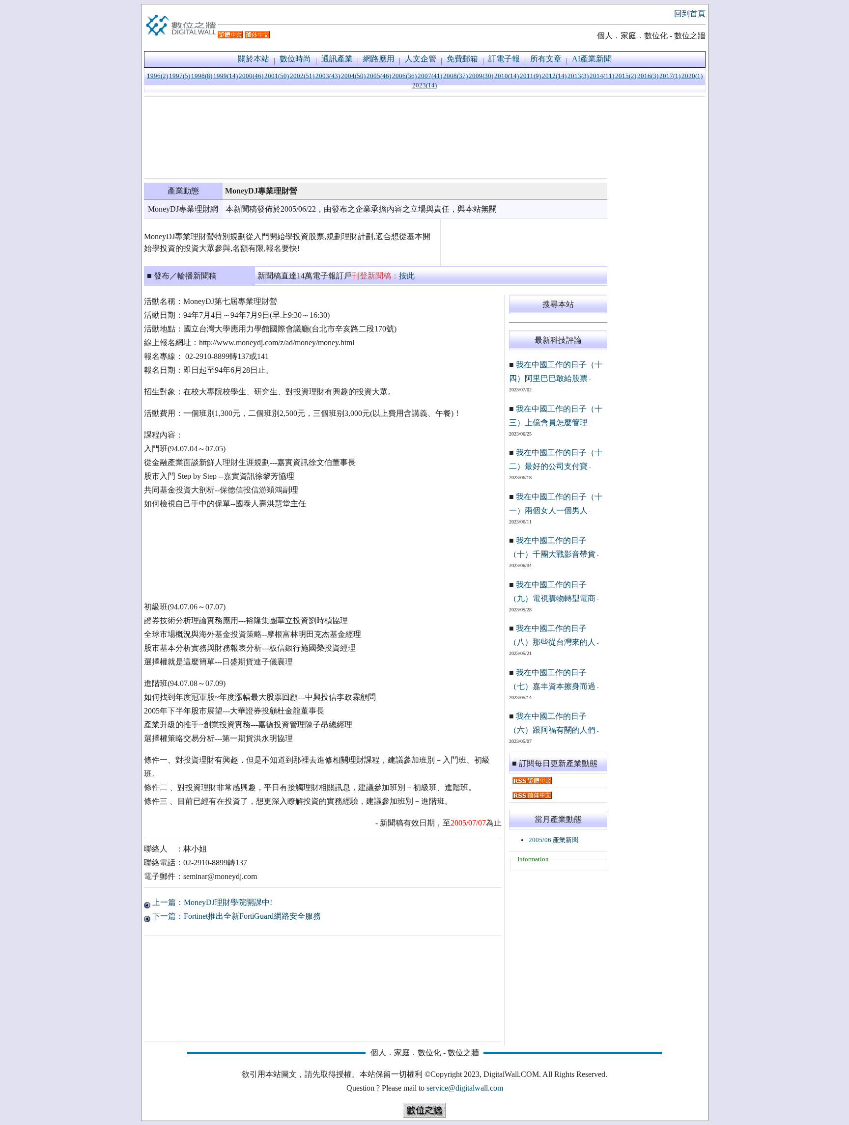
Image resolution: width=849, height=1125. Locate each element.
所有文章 (546, 59)
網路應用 (379, 59)
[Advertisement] (375, 137)
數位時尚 (295, 59)
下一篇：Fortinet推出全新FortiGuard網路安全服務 (235, 916)
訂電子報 (504, 59)
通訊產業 (337, 59)
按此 (407, 276)
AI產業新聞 (592, 59)
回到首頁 (690, 13)
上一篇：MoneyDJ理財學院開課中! (211, 902)
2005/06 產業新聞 (553, 840)
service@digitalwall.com (464, 1088)
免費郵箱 (462, 59)
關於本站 (253, 59)
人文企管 (420, 59)
